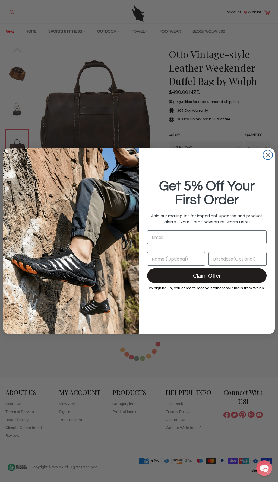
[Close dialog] (268, 155)
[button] (264, 468)
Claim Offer (207, 276)
